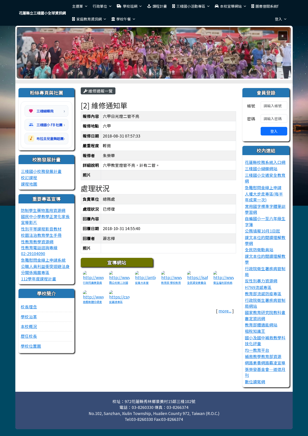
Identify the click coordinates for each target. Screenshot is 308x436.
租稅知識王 (255, 331)
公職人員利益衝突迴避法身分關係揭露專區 (45, 269)
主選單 (77, 6)
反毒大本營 (142, 282)
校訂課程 (29, 177)
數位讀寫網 (255, 382)
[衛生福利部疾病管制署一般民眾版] (223, 275)
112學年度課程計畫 (38, 279)
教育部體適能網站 (261, 325)
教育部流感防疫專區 (263, 293)
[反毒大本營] (145, 275)
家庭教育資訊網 (89, 19)
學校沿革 (29, 316)
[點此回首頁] (154, 53)
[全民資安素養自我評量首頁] (197, 275)
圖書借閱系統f (266, 6)
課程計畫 (159, 6)
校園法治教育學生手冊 (41, 235)
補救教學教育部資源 (263, 356)
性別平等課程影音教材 (41, 229)
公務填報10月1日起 (262, 231)
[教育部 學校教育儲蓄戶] (171, 275)
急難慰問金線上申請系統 (43, 260)
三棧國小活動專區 (190, 6)
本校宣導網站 (231, 6)
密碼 (251, 118)
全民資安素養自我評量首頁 (196, 285)
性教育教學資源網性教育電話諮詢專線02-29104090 (39, 247)
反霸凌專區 (116, 302)
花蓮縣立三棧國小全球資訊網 (42, 13)
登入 (278, 19)
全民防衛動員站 (259, 249)
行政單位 (100, 6)
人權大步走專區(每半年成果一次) (264, 197)
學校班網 (130, 6)
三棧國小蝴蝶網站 (261, 168)
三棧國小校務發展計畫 (41, 171)
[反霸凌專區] (119, 294)
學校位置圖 (31, 346)
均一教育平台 (257, 350)
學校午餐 (123, 19)
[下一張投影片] (280, 54)
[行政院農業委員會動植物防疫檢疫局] (93, 275)
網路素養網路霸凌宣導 (265, 363)
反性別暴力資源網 (261, 281)
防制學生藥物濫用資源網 (43, 210)
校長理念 (29, 307)
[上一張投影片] (27, 54)
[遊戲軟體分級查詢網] (93, 294)
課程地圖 (29, 184)
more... (224, 311)
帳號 (251, 106)
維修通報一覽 (100, 91)
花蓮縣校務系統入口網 (265, 162)
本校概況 (29, 326)
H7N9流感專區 (258, 287)
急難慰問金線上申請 (263, 187)
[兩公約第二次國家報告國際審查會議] (119, 275)
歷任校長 (29, 336)
